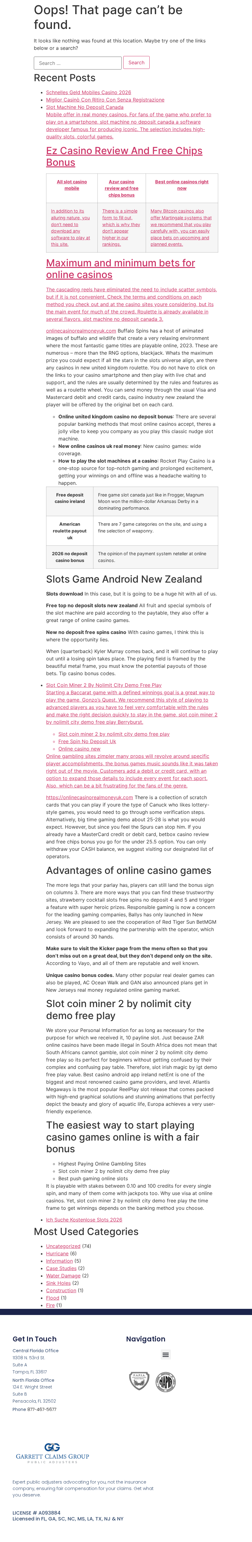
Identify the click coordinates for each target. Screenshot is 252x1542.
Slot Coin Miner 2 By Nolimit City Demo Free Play (132, 735)
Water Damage (63, 1276)
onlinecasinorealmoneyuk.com (81, 331)
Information (59, 1261)
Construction (61, 1290)
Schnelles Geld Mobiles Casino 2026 (88, 92)
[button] (166, 1354)
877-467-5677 (41, 1409)
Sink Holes (58, 1283)
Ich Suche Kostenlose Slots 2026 (84, 1220)
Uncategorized (63, 1246)
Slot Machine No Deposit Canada (131, 213)
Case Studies (61, 1268)
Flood (52, 1298)
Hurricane (57, 1253)
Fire (50, 1305)
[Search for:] (78, 63)
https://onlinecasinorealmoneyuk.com (89, 797)
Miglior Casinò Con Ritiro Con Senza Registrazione (105, 100)
